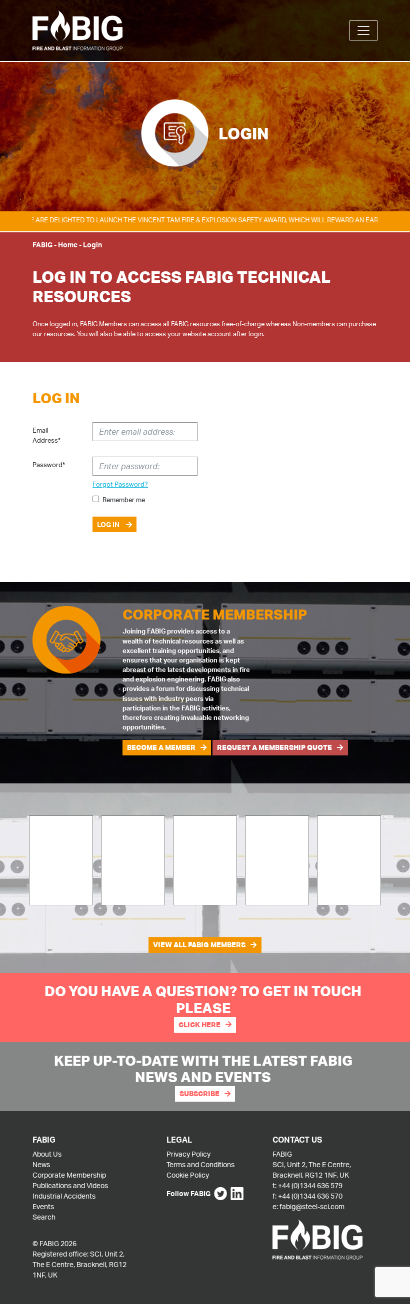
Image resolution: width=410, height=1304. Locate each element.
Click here (199, 1024)
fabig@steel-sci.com (312, 1206)
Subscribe (200, 1093)
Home (68, 244)
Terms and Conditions (200, 1164)
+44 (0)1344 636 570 (310, 1196)
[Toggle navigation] (364, 30)
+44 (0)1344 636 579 (310, 1185)
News (41, 1164)
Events (43, 1206)
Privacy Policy (188, 1154)
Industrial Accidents (64, 1196)
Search (44, 1217)
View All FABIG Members (199, 944)
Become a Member (161, 747)
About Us (47, 1154)
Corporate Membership (69, 1175)
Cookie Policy (187, 1175)
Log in (109, 524)
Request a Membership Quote (274, 747)
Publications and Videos (70, 1185)
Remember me (123, 500)
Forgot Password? (120, 484)
